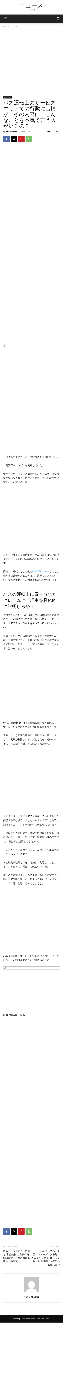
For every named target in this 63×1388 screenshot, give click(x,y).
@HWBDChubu (41, 571)
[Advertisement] (31, 63)
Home (6, 26)
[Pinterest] (21, 139)
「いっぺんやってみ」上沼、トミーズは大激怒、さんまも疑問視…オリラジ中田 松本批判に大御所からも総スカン (46, 1258)
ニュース (16, 26)
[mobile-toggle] (5, 19)
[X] (14, 139)
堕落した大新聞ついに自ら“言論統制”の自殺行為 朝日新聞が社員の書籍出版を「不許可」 (16, 1256)
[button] (58, 19)
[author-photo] (31, 1292)
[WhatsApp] (29, 139)
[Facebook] (6, 139)
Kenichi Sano (11, 131)
